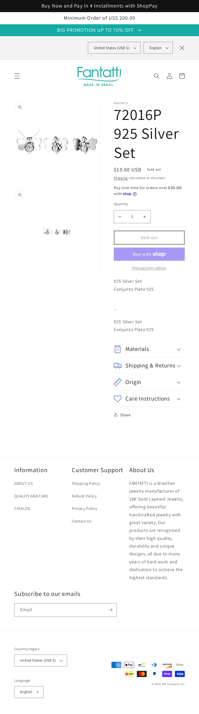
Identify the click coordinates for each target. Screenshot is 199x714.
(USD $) (111, 47)
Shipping (121, 178)
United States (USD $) (38, 660)
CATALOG (22, 508)
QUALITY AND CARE (31, 495)
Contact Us (81, 521)
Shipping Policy (86, 483)
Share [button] (125, 414)
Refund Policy (84, 495)
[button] (17, 76)
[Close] (182, 48)
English (155, 47)
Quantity (121, 203)
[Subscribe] (110, 610)
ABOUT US (23, 483)
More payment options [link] (149, 268)
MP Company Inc (173, 684)
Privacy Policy (84, 508)
